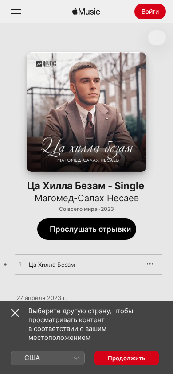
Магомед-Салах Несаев (87, 198)
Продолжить (126, 358)
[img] (86, 12)
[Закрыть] (15, 313)
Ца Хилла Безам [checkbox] (52, 264)
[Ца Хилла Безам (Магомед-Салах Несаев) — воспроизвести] (20, 265)
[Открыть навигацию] (16, 11)
